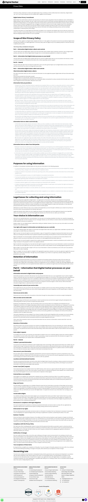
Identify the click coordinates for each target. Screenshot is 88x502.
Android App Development (36, 470)
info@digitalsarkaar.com (67, 478)
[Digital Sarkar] (10, 2)
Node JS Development (19, 480)
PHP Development (19, 475)
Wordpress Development (20, 473)
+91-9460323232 (65, 480)
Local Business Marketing (51, 480)
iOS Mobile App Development (36, 471)
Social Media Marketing (51, 471)
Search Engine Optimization (52, 470)
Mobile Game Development (36, 480)
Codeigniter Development (20, 478)
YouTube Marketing (50, 478)
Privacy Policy (35, 501)
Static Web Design (19, 470)
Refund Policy (42, 501)
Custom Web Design (19, 471)
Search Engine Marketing (51, 473)
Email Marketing (49, 475)
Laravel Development (19, 477)
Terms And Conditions (51, 501)
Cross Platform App (34, 477)
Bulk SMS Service (49, 477)
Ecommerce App (34, 478)
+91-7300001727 (65, 482)
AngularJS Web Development (36, 475)
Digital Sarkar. (44, 499)
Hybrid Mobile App (34, 473)
